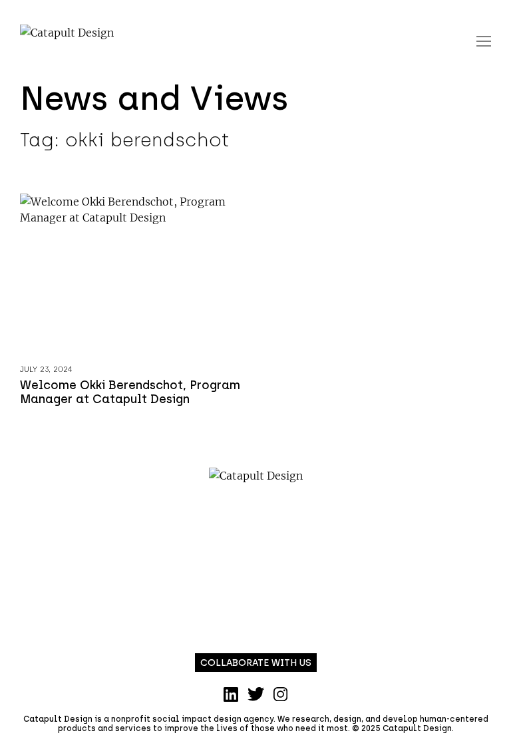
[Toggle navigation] (483, 41)
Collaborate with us (255, 663)
